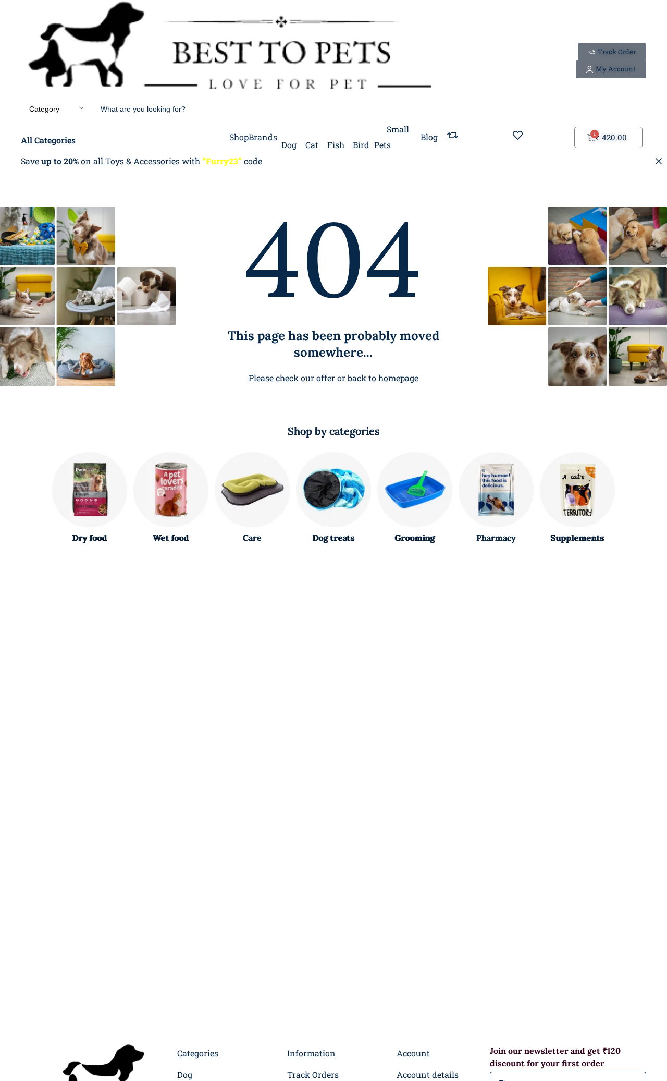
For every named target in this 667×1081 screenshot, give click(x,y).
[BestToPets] (229, 48)
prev (34, 498)
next (632, 498)
